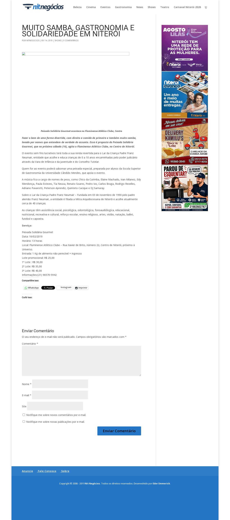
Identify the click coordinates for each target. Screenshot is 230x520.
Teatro (164, 7)
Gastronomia (123, 7)
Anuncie (27, 471)
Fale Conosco (47, 471)
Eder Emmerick (161, 483)
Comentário (30, 343)
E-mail (26, 395)
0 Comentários (70, 40)
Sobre (65, 471)
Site (24, 406)
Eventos (105, 7)
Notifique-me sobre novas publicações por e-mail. (55, 421)
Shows (152, 7)
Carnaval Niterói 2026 (187, 7)
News (139, 7)
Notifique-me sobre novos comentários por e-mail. (56, 415)
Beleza (77, 7)
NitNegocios (32, 40)
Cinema (91, 7)
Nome (26, 384)
